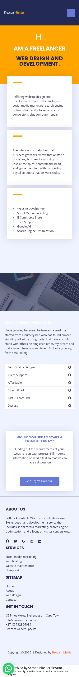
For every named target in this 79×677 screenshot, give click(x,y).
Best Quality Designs (21, 367)
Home (10, 586)
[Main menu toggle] (71, 13)
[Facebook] (7, 541)
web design (13, 595)
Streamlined (16, 390)
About (10, 590)
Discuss (13, 405)
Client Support (17, 375)
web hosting (14, 561)
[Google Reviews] (23, 541)
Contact (11, 599)
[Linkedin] (39, 541)
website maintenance (20, 566)
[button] (39, 367)
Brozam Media (61, 652)
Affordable (15, 382)
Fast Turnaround (19, 398)
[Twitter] (15, 541)
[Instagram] (31, 541)
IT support (12, 570)
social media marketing (21, 557)
